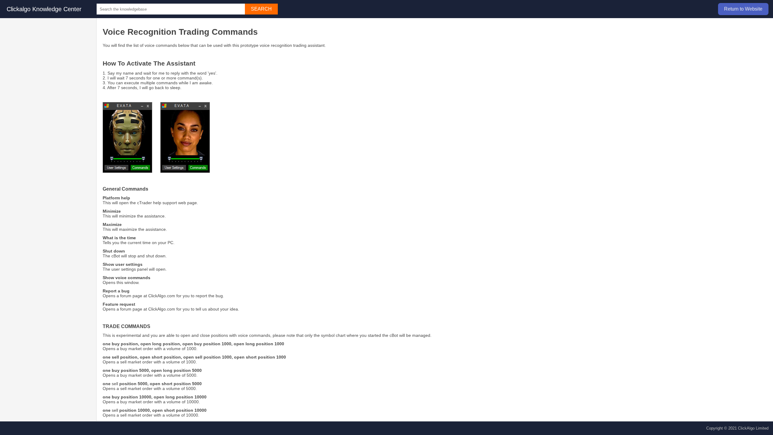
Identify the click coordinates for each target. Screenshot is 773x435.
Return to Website (743, 8)
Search (261, 8)
